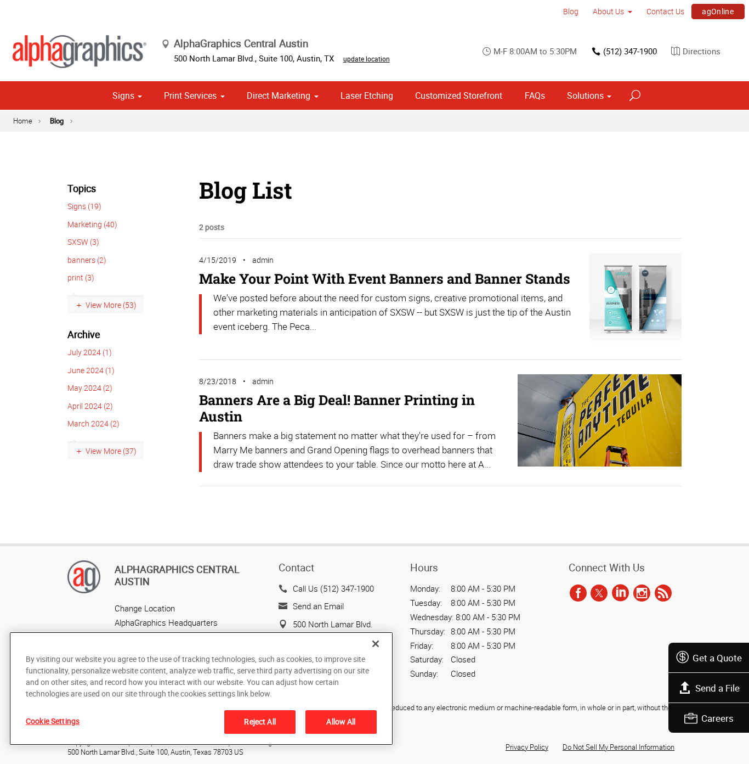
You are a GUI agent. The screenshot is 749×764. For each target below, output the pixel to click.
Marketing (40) (92, 224)
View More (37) (111, 451)
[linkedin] (620, 594)
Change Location (145, 608)
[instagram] (641, 594)
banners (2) (86, 260)
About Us (608, 11)
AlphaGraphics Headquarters (166, 622)
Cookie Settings (53, 721)
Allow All (340, 721)
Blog (570, 11)
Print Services (190, 95)
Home (22, 121)
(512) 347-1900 (630, 51)
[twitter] (599, 594)
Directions (701, 51)
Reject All (259, 721)
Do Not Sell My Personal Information (618, 747)
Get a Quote (717, 657)
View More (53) (111, 305)
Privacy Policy (527, 747)
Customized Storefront (458, 95)
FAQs (535, 95)
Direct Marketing (278, 95)
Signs (123, 95)
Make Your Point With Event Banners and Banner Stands (384, 278)
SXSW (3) (83, 242)
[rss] (663, 594)
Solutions (585, 95)
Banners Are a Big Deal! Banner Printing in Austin (337, 408)
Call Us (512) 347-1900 (333, 588)
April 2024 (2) (90, 406)
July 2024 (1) (89, 352)
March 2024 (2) (93, 423)
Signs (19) (84, 206)
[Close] (376, 644)
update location (366, 58)
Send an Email (318, 605)
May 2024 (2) (89, 388)
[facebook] (578, 594)
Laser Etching (367, 95)
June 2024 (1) (91, 370)
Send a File (717, 688)
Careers (717, 718)
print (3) (80, 277)
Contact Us (665, 11)
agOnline (718, 11)
